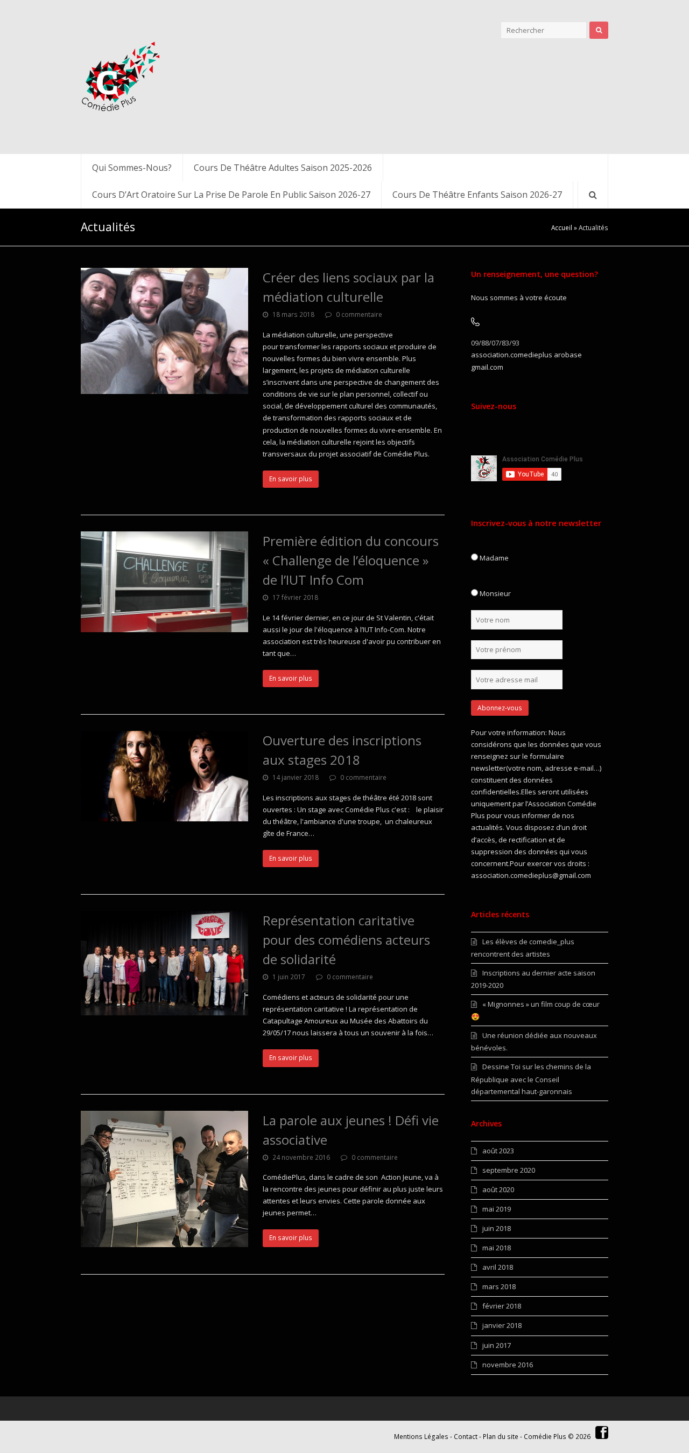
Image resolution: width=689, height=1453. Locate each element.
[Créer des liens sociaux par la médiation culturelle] (164, 330)
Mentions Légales (421, 1436)
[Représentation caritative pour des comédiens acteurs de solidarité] (164, 963)
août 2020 (498, 1189)
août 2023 (498, 1151)
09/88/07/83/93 (495, 343)
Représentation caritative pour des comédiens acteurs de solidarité (346, 939)
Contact (465, 1436)
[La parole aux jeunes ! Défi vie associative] (164, 1179)
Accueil (561, 227)
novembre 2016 (507, 1364)
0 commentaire (359, 314)
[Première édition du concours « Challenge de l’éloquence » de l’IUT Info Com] (164, 581)
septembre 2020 (508, 1170)
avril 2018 (497, 1267)
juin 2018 (496, 1228)
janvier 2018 (502, 1325)
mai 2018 (496, 1248)
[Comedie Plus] (121, 76)
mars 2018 (499, 1286)
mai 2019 (496, 1209)
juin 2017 (496, 1345)
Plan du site (500, 1436)
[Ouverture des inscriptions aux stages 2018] (164, 776)
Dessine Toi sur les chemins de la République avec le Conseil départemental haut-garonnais (531, 1079)
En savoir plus (290, 478)
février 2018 (501, 1306)
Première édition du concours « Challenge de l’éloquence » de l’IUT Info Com (351, 560)
